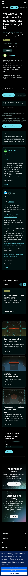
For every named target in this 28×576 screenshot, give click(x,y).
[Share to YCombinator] (13, 46)
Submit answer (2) (8, 95)
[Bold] (3, 102)
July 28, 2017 (11, 152)
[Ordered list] (21, 102)
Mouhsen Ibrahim (12, 150)
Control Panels (14, 32)
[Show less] (23, 150)
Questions (14, 7)
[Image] (12, 102)
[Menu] (25, 2)
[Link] (10, 102)
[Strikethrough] (8, 102)
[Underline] (7, 102)
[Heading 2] (17, 102)
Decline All (14, 570)
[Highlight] (13, 102)
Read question (8, 311)
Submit (9, 452)
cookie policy (19, 562)
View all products (14, 484)
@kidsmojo (9, 160)
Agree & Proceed (14, 567)
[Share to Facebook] (7, 46)
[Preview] (22, 103)
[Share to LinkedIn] (10, 46)
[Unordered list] (20, 102)
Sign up (14, 516)
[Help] (24, 103)
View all (6, 284)
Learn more (7, 385)
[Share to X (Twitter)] (4, 46)
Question (6, 40)
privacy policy (14, 554)
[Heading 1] (15, 102)
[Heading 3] (18, 102)
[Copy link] (16, 46)
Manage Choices (14, 573)
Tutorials (5, 7)
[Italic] (5, 102)
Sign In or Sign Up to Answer (12, 126)
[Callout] (3, 103)
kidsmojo (12, 55)
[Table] (5, 103)
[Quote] (23, 102)
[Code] (7, 103)
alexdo (9, 192)
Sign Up (6, 351)
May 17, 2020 (11, 193)
